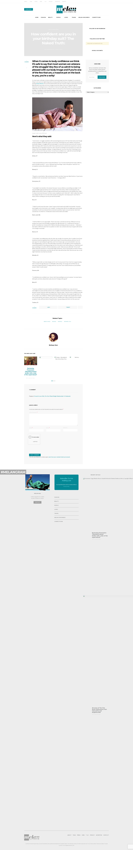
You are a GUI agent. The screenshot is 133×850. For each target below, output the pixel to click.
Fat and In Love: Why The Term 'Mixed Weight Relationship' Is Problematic (52, 396)
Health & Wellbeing (53, 29)
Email (47, 427)
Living (66, 17)
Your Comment (33, 412)
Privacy (51, 1)
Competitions (96, 17)
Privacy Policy (66, 486)
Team (31, 1)
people (60, 321)
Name (30, 427)
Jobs (41, 1)
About (25, 1)
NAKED (54, 321)
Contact (64, 1)
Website (65, 427)
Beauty (50, 17)
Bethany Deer (53, 345)
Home (36, 17)
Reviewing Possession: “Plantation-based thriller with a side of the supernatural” (30, 371)
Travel (74, 17)
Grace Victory (40, 83)
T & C (45, 1)
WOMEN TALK (68, 321)
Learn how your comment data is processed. (59, 457)
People (58, 17)
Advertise (57, 1)
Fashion (43, 17)
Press (36, 1)
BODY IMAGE (47, 321)
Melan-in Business (84, 17)
